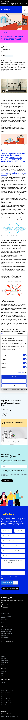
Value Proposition (5, 692)
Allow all (14, 376)
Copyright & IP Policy (6, 713)
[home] (5, 10)
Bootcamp (3, 649)
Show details (21, 372)
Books (2, 696)
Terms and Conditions (20, 474)
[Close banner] (26, 333)
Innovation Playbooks (6, 629)
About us (3, 671)
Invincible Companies (6, 702)
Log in (2, 684)
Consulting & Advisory (6, 643)
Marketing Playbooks (6, 633)
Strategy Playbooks (6, 631)
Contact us (4, 673)
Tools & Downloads (6, 694)
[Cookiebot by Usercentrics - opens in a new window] (17, 333)
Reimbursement (5, 637)
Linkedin (3, 622)
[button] (25, 9)
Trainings (3, 645)
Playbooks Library (5, 635)
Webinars (3, 658)
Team (2, 675)
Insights (3, 656)
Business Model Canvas (7, 690)
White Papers (4, 660)
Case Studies (4, 662)
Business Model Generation (8, 698)
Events (2, 664)
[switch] (25, 359)
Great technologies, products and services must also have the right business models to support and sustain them (13, 173)
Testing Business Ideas (6, 704)
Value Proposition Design (7, 700)
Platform (3, 647)
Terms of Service (5, 709)
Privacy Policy (4, 475)
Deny (14, 385)
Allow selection (14, 381)
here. (2, 577)
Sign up (3, 682)
